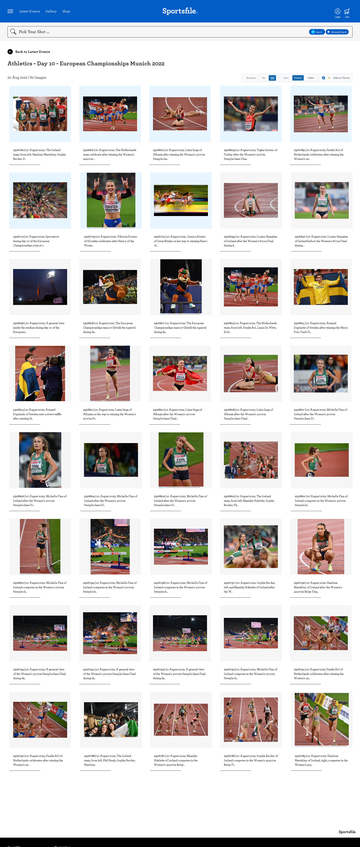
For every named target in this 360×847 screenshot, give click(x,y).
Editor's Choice (339, 78)
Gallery (51, 11)
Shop (66, 11)
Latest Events (29, 11)
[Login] (337, 11)
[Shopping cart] (347, 11)
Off (272, 78)
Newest (298, 77)
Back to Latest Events (32, 51)
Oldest (310, 77)
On (263, 77)
